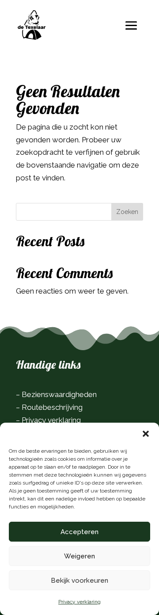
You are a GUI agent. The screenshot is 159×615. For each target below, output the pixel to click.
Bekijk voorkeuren (79, 580)
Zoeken (127, 211)
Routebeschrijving (52, 407)
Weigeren (79, 556)
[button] (145, 433)
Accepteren (79, 532)
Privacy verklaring (79, 602)
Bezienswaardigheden (59, 394)
